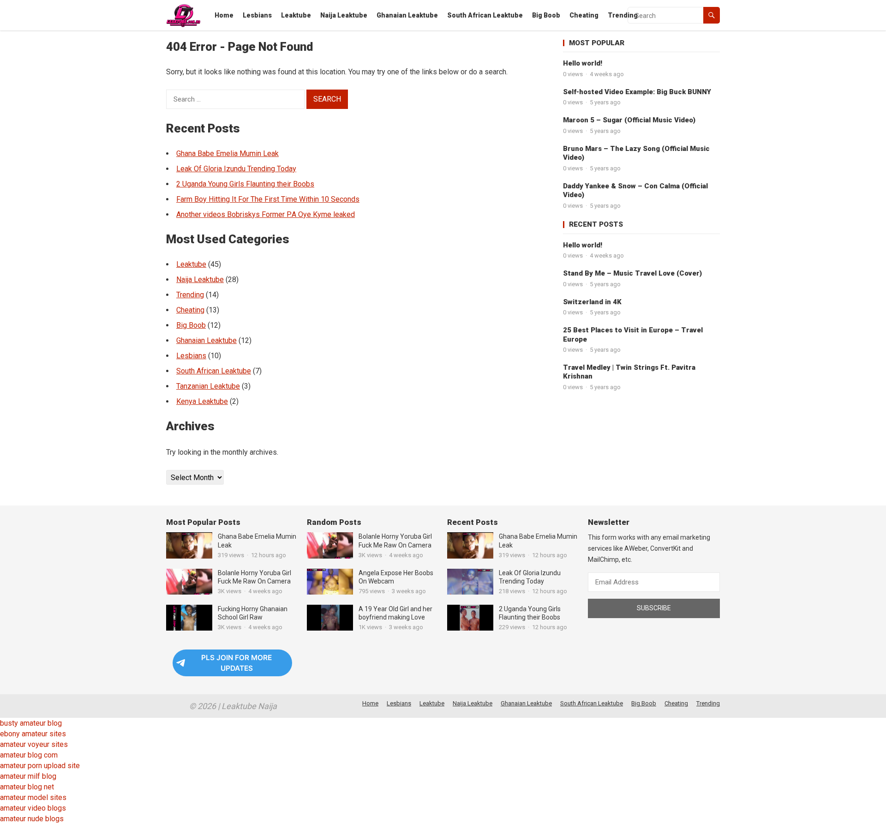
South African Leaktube (485, 15)
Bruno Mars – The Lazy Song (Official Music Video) (636, 153)
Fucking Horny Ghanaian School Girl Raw (252, 613)
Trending (623, 15)
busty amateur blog (31, 723)
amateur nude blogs (32, 818)
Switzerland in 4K (592, 302)
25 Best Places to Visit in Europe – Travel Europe (633, 334)
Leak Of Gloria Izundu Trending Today (236, 168)
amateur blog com (29, 755)
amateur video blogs (33, 808)
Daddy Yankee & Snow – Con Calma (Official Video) (635, 190)
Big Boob (546, 15)
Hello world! (582, 63)
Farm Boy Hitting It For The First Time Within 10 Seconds (267, 199)
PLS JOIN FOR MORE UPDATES (236, 663)
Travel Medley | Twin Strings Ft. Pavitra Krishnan (629, 372)
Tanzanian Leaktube (208, 386)
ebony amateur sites (33, 733)
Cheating (584, 15)
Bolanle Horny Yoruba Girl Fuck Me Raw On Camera (254, 577)
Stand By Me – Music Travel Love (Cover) (632, 273)
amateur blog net (27, 786)
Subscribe (654, 608)
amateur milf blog (28, 776)
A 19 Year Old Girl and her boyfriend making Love (395, 613)
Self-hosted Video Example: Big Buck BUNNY (637, 92)
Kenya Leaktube (202, 401)
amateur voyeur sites (34, 744)
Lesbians (257, 15)
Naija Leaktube (343, 15)
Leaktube (296, 15)
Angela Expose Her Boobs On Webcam (396, 577)
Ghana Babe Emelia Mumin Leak (227, 153)
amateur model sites (33, 797)
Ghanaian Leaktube (407, 15)
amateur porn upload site (40, 765)
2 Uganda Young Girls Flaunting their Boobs (245, 184)
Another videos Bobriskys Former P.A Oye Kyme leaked (265, 214)
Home (224, 15)
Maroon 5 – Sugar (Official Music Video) (629, 120)
